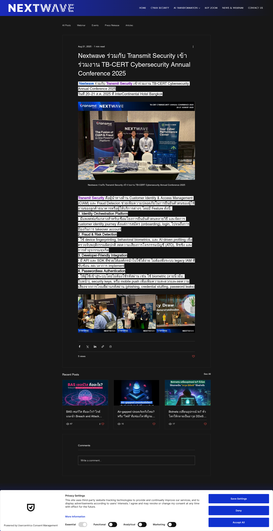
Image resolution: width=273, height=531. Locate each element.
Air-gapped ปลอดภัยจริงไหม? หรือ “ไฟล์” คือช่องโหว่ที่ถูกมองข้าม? (136, 414)
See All (207, 374)
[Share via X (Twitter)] (87, 346)
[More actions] (193, 46)
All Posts (66, 25)
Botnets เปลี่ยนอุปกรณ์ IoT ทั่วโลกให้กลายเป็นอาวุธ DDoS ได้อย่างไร (187, 414)
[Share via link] (102, 346)
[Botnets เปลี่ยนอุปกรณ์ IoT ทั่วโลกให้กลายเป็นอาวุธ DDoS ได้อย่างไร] (188, 393)
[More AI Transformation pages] (199, 8)
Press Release (112, 25)
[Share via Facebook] (79, 346)
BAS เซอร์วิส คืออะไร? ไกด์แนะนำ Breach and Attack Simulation (83, 414)
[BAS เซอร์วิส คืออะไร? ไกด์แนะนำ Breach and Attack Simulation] (85, 393)
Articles (129, 25)
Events (95, 25)
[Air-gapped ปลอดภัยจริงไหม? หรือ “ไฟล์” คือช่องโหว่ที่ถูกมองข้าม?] (136, 393)
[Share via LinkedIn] (95, 346)
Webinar (81, 25)
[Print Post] (110, 346)
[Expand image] (97, 313)
